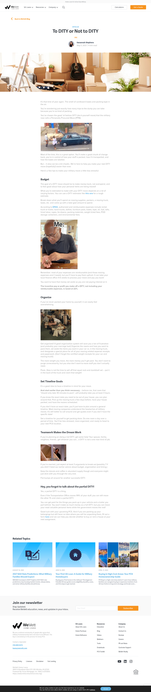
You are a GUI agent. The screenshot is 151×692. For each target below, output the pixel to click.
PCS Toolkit (101, 652)
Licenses (29, 661)
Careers (121, 639)
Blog (98, 631)
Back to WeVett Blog (22, 19)
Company (52, 7)
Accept (106, 689)
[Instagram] (131, 661)
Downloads (101, 647)
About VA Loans (81, 627)
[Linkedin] (125, 661)
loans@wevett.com (20, 648)
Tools (99, 643)
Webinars (100, 639)
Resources (40, 7)
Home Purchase (81, 631)
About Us (122, 627)
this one (89, 193)
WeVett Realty (123, 652)
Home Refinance (81, 635)
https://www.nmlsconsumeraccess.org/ (27, 674)
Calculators (119, 7)
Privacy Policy (17, 661)
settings (92, 690)
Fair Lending (52, 661)
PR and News (123, 643)
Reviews (121, 635)
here (47, 516)
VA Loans (27, 7)
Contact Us (122, 631)
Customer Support (125, 647)
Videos (99, 635)
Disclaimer (39, 661)
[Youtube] (119, 661)
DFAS (55, 206)
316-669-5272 (18, 645)
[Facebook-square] (136, 661)
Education (100, 627)
